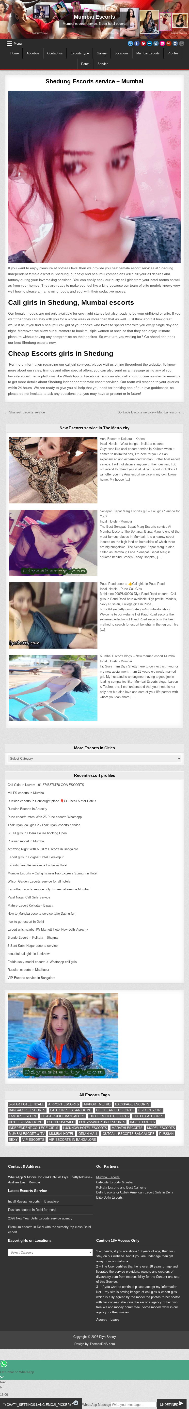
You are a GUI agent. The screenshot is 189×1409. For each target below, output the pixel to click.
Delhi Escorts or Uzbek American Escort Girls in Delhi (134, 1192)
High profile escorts (109, 1116)
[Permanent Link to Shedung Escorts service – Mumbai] (94, 177)
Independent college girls (33, 1128)
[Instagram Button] (156, 43)
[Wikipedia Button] (181, 43)
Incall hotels (142, 1122)
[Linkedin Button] (149, 43)
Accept (101, 1319)
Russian (166, 1134)
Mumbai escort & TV (27, 1134)
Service (102, 64)
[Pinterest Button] (143, 43)
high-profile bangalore (63, 1116)
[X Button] (130, 43)
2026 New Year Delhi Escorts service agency (40, 1218)
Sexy (13, 1139)
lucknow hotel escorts (85, 1128)
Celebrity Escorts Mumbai (114, 1182)
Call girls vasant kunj (71, 1110)
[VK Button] (175, 43)
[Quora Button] (169, 43)
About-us (33, 53)
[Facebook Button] (137, 43)
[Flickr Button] (162, 43)
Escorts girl (150, 1110)
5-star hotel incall (26, 1104)
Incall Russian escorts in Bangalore (33, 1201)
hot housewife (60, 1122)
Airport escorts (63, 1104)
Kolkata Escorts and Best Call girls (121, 1187)
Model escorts (161, 1128)
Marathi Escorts (127, 1128)
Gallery (102, 53)
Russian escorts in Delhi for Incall (32, 1210)
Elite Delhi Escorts (109, 1197)
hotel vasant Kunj (26, 1122)
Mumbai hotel (61, 1134)
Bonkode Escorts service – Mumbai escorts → (151, 412)
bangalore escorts (27, 1110)
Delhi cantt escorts (115, 1110)
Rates (85, 64)
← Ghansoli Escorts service (25, 412)
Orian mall (88, 1134)
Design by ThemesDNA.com (94, 1344)
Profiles (173, 53)
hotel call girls (148, 1116)
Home (14, 53)
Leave (114, 1319)
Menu (18, 43)
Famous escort (23, 1116)
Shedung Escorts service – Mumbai (94, 81)
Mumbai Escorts (148, 53)
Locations (121, 53)
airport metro (97, 1104)
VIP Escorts (33, 1139)
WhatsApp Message (96, 1405)
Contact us (55, 53)
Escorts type (80, 53)
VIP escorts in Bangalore (72, 1139)
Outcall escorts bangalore (129, 1134)
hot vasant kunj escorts (102, 1122)
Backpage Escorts (132, 1104)
